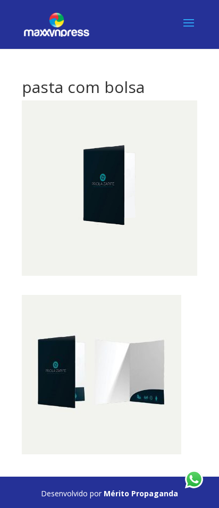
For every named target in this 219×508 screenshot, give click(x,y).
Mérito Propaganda (141, 493)
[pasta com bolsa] (101, 448)
